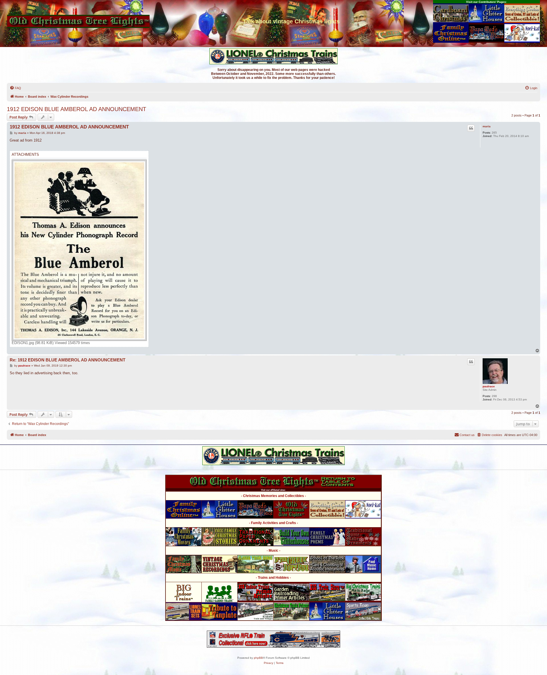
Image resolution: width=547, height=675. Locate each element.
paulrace (489, 386)
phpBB (258, 657)
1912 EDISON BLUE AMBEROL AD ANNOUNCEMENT (76, 109)
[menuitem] (15, 88)
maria (487, 126)
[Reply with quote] (471, 128)
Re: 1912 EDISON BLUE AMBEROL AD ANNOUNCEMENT (67, 359)
